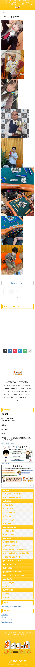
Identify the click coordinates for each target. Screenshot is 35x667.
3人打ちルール (10, 512)
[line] (25, 351)
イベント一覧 (9, 534)
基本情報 (8, 501)
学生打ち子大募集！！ (9, 443)
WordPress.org (6, 622)
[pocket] (15, 351)
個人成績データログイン (13, 494)
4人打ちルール (10, 508)
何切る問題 (9, 590)
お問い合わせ (9, 579)
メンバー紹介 (9, 520)
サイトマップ (9, 583)
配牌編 (7, 594)
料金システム (9, 505)
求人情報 (8, 523)
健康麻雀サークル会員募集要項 (15, 549)
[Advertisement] (17, 327)
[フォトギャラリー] (20, 351)
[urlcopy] (30, 351)
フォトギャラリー (11, 564)
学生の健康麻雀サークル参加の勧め (17, 553)
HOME (7, 490)
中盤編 (7, 597)
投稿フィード (6, 617)
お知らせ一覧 (9, 531)
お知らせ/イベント (11, 527)
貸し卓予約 (9, 568)
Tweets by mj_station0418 (11, 607)
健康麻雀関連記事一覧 (12, 557)
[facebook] (10, 351)
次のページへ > (17, 283)
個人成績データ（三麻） (13, 497)
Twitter (7, 586)
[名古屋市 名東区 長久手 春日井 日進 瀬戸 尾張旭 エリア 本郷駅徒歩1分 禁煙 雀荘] (17, 8)
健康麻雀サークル (11, 538)
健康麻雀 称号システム (13, 546)
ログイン (4, 615)
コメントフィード (7, 620)
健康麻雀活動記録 (11, 542)
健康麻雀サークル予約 (13, 572)
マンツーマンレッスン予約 (14, 575)
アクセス (8, 516)
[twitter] (5, 351)
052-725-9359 (18, 661)
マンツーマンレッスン (13, 560)
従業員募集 (5, 464)
